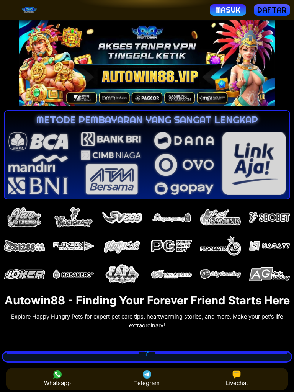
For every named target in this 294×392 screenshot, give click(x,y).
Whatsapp (57, 383)
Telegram (147, 383)
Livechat (236, 383)
